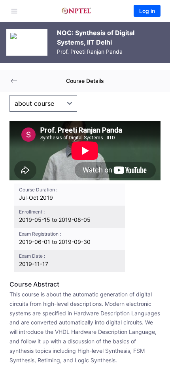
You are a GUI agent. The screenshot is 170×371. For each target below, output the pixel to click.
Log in (147, 10)
